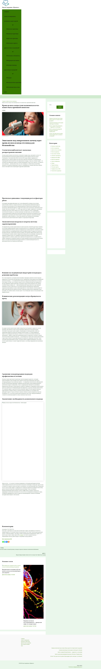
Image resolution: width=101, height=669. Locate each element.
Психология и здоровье (14, 82)
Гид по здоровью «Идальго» (10, 7)
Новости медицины (10, 16)
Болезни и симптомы (10, 21)
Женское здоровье (13, 29)
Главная (6, 11)
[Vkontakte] (7, 542)
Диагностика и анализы (11, 48)
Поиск (50, 104)
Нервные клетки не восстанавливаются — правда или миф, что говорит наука (33, 622)
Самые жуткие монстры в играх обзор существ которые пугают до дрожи (55, 119)
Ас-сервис (21, 535)
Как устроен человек (10, 70)
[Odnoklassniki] (8, 542)
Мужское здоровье (13, 33)
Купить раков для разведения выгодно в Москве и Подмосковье (55, 130)
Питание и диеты (13, 43)
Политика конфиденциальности (75, 667)
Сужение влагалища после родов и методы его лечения (70, 650)
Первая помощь (12, 65)
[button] (17, 21)
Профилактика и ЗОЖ (14, 87)
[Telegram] (5, 542)
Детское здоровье (13, 38)
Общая (9, 77)
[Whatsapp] (3, 542)
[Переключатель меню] (12, 25)
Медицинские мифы (13, 60)
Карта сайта (79, 665)
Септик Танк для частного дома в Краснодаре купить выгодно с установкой (56, 135)
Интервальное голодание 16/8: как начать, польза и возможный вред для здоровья (11, 571)
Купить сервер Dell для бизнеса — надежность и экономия (70, 652)
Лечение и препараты (14, 55)
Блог (5, 92)
